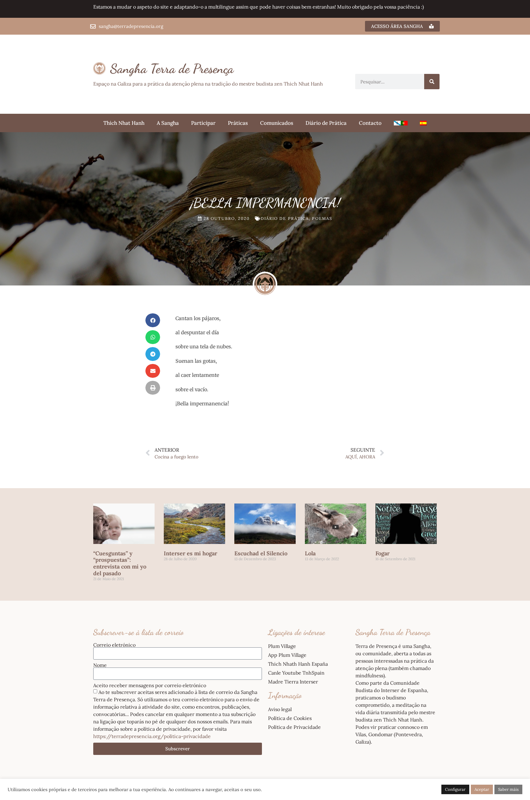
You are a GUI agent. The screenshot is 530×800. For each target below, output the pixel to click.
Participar (203, 123)
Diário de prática (285, 218)
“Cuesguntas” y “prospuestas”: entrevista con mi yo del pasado (119, 563)
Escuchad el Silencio (260, 553)
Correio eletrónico (114, 644)
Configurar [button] (455, 789)
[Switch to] (401, 123)
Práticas (238, 123)
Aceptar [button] (481, 789)
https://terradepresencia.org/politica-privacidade (152, 736)
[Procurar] (432, 81)
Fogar (382, 553)
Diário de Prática (326, 123)
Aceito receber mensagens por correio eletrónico (149, 685)
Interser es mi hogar (190, 553)
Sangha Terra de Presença (172, 68)
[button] (152, 320)
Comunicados (276, 123)
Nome (100, 665)
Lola (310, 553)
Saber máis (508, 789)
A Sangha (168, 123)
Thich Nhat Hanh (123, 123)
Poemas (322, 218)
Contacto (370, 123)
